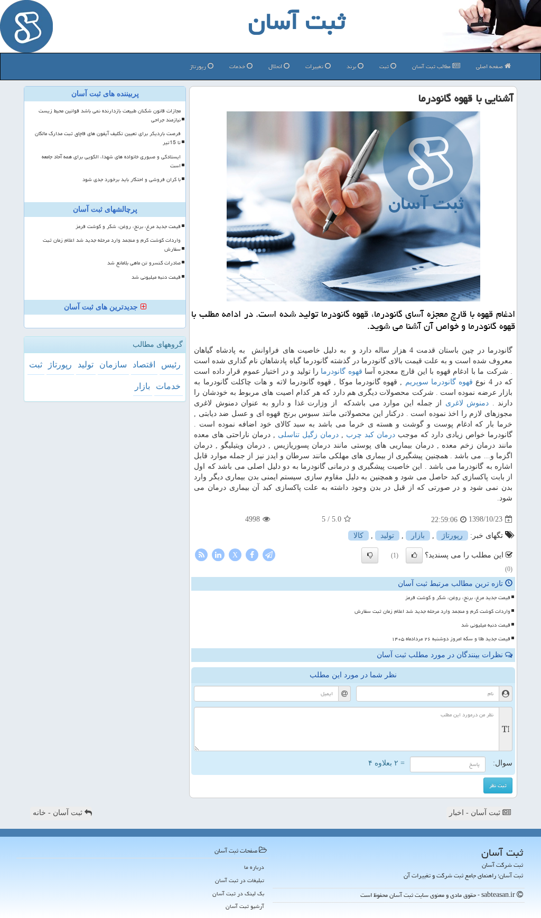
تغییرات (315, 66)
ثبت (384, 66)
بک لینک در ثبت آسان (238, 893)
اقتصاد (144, 364)
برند (352, 66)
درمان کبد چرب (370, 435)
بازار (418, 536)
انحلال (276, 66)
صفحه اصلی (490, 66)
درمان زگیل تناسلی (308, 435)
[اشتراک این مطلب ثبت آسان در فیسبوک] (252, 554)
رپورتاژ (199, 66)
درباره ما (254, 867)
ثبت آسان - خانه (59, 813)
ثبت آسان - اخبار (475, 813)
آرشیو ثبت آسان (245, 906)
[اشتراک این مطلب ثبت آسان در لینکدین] (218, 554)
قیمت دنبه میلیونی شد (485, 625)
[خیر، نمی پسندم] (369, 555)
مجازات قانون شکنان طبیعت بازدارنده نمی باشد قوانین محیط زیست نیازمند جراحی (110, 115)
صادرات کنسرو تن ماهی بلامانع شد (144, 263)
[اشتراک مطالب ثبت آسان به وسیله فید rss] (201, 554)
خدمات (238, 66)
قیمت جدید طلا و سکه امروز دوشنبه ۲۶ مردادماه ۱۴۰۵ (450, 638)
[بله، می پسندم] (414, 555)
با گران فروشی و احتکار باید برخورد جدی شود (131, 179)
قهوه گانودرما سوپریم (439, 382)
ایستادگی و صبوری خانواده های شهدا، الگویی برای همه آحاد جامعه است (111, 161)
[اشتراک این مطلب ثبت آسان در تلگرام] (269, 554)
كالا (358, 536)
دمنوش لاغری (467, 403)
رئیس (171, 364)
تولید (387, 536)
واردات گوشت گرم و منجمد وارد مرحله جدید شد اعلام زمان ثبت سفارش (432, 611)
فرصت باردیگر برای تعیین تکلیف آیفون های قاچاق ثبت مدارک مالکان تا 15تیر (108, 138)
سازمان (113, 364)
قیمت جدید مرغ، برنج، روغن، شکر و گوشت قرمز (457, 597)
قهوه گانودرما (341, 371)
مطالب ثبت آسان (432, 66)
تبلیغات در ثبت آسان (239, 880)
